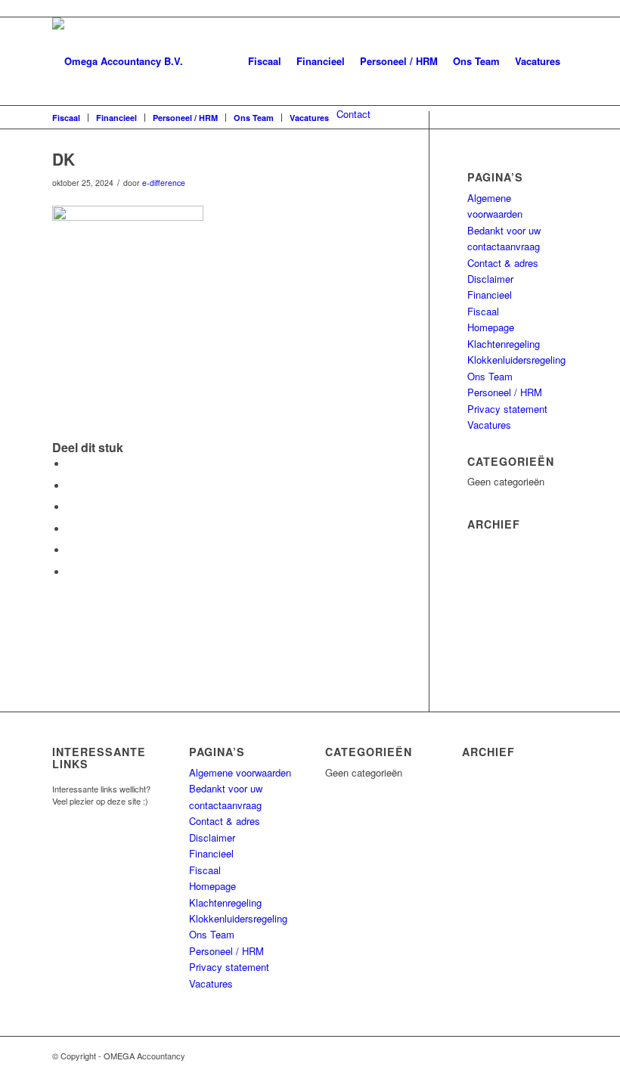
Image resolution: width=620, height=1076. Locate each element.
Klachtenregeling (503, 343)
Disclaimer (490, 278)
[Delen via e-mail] (71, 572)
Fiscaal (264, 61)
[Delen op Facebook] (71, 464)
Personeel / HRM (399, 61)
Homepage (490, 327)
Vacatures (537, 61)
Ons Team (476, 61)
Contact (353, 114)
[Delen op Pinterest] (71, 529)
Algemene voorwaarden (240, 772)
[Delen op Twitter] (71, 486)
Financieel (320, 61)
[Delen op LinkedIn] (71, 550)
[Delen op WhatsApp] (71, 507)
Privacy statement (507, 409)
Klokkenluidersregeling (516, 359)
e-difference (163, 182)
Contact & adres (502, 263)
